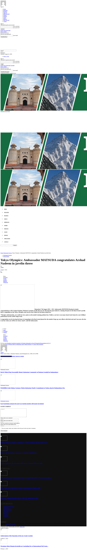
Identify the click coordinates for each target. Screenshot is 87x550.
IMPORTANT (6, 14)
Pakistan (5, 16)
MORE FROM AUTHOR (18, 356)
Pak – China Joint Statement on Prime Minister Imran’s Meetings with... (21, 488)
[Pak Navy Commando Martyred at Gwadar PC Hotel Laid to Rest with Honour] (4, 495)
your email (15, 35)
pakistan (5, 332)
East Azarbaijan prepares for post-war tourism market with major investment (22, 403)
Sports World (6, 256)
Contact (5, 21)
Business (5, 11)
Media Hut (22, 527)
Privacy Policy (4, 31)
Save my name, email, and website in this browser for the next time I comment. (19, 428)
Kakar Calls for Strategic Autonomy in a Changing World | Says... (19, 453)
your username (16, 26)
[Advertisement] (43, 122)
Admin (2, 267)
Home (4, 9)
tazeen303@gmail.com (10, 524)
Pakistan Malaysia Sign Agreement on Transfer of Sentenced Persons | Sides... (22, 463)
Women (5, 15)
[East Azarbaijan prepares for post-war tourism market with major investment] (8, 399)
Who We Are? (6, 20)
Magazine (5, 10)
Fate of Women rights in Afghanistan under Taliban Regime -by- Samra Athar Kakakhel (24, 344)
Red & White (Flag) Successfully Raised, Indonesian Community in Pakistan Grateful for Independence (29, 372)
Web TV (5, 12)
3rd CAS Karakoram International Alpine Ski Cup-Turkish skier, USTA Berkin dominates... (26, 478)
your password (16, 27)
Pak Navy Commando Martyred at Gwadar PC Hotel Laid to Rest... (20, 498)
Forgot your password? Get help (7, 65)
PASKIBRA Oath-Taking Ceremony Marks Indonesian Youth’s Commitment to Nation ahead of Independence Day (33, 388)
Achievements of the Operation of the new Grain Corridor (17, 536)
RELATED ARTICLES (6, 356)
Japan (4, 330)
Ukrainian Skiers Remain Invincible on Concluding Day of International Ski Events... (24, 546)
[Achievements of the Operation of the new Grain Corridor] (4, 533)
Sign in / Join (6, 56)
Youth (4, 17)
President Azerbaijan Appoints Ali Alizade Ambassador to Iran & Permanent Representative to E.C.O (29, 343)
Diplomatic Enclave (7, 253)
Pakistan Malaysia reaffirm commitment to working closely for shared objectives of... (24, 442)
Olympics (5, 331)
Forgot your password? (5, 30)
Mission (5, 19)
